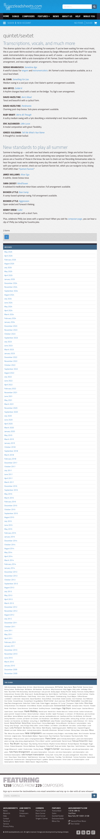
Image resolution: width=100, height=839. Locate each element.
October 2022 (9, 365)
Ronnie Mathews (29, 746)
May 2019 (8, 435)
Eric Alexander (21, 706)
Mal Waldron (27, 728)
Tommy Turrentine (79, 757)
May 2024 (8, 306)
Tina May (58, 757)
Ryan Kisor (70, 746)
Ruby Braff (50, 746)
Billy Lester (76, 689)
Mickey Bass (75, 730)
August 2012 (9, 614)
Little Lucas (25, 123)
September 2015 (11, 513)
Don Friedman (77, 699)
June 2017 (8, 474)
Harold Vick (52, 711)
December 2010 (10, 650)
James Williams (18, 716)
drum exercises (60, 701)
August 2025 (9, 263)
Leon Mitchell (63, 725)
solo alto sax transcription (80, 749)
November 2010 (10, 653)
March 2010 (9, 661)
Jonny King (33, 721)
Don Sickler (8, 701)
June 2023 (8, 345)
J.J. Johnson (69, 714)
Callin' (20, 210)
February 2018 (10, 458)
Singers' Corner (42, 818)
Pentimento (26, 106)
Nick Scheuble (84, 733)
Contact (6, 818)
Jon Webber (25, 721)
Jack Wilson (8, 716)
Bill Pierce (46, 689)
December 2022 (10, 357)
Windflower (22, 183)
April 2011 (8, 638)
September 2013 (11, 583)
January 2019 (9, 443)
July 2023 (8, 341)
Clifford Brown (82, 696)
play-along (19, 741)
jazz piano (35, 716)
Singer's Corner (52, 749)
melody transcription (34, 730)
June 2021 (8, 396)
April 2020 (8, 423)
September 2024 (11, 290)
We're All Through (23, 114)
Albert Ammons (38, 687)
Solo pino (51, 752)
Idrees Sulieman (33, 714)
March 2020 (9, 427)
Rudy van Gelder (60, 746)
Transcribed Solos (56, 812)
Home (6, 16)
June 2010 (8, 657)
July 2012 (8, 618)
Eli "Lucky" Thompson (66, 703)
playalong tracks (29, 741)
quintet (47, 741)
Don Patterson (88, 699)
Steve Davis (13, 757)
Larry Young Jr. (14, 725)
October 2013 (9, 579)
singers (25, 70)
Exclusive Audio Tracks (62, 705)
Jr (38, 721)
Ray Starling (33, 744)
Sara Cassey (91, 746)
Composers (28, 16)
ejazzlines (54, 703)
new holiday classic (71, 733)
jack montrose (90, 714)
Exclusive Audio (58, 818)
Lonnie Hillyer (81, 725)
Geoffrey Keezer (44, 708)
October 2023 (9, 333)
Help (77, 16)
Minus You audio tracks (16, 733)
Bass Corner (77, 687)
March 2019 (9, 439)
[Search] (94, 6)
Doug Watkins (38, 701)
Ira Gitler (49, 714)
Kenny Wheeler (61, 723)
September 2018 (11, 451)
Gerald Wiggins (56, 708)
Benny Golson (9, 689)
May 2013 (8, 595)
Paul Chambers (54, 736)
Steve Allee (84, 755)
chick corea (41, 696)
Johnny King (75, 718)
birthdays (84, 689)
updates (45, 759)
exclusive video (77, 706)
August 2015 (9, 517)
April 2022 (8, 384)
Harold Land (43, 711)
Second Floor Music (78, 821)
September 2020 (11, 411)
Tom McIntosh (67, 757)
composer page (75, 219)
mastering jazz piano (59, 728)
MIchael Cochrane (64, 730)
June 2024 (8, 302)
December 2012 (10, 607)
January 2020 (9, 431)
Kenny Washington (48, 723)
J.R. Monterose (79, 714)
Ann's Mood (26, 97)
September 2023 (11, 337)
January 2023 (9, 353)
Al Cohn (29, 687)
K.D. (86, 721)
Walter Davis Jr (30, 762)
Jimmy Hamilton (10, 718)
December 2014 (10, 540)
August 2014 (9, 548)
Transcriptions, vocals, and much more (39, 43)
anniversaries (49, 687)
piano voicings (9, 741)
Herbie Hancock (62, 711)
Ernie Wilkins (31, 706)
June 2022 (8, 380)
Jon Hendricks (15, 721)
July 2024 (8, 298)
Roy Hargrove (40, 746)
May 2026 (8, 251)
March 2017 (9, 482)
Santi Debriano (80, 746)
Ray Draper (24, 744)
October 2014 (9, 544)
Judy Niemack (45, 721)
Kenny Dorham (15, 723)
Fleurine (86, 706)
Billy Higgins (67, 689)
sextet (20, 749)
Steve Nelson (22, 757)
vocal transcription (78, 759)
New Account (24, 23)
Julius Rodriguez (66, 721)
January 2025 (9, 279)
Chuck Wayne (71, 696)
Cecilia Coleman (82, 694)
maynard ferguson (83, 728)
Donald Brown (18, 701)
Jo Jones (19, 718)
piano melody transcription (66, 739)
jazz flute (27, 716)
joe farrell (26, 718)
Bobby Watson (89, 692)
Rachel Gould (66, 741)
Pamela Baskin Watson (30, 736)
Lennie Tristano (44, 725)
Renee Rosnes (43, 744)
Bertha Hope (19, 689)
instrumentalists (40, 70)
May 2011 (8, 634)
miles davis (84, 730)
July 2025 (8, 267)
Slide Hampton (66, 749)
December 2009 (10, 669)
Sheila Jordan (27, 749)
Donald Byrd (28, 701)
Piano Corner (50, 738)
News (56, 16)
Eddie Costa (35, 703)
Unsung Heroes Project (33, 759)
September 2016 (11, 490)
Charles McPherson (20, 696)
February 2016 (10, 501)
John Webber (54, 718)
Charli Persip (31, 696)
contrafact (7, 699)
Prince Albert (39, 741)
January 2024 (9, 322)
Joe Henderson (44, 718)
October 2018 (9, 447)
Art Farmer (59, 687)
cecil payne (72, 694)
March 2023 (9, 349)
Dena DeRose (46, 699)
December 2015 (10, 505)
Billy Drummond (56, 689)
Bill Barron (28, 689)
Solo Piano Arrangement (19, 751)
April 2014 (8, 556)
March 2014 (9, 560)
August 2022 (9, 372)
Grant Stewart (18, 711)
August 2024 (9, 294)
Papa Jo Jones (43, 736)
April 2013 (8, 599)
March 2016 (9, 497)
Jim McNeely (77, 716)
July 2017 (8, 470)
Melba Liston (21, 730)
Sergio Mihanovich (10, 749)
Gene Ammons (22, 708)
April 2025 (8, 275)
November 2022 (10, 361)
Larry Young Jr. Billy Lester (29, 725)
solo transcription (79, 752)
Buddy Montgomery (41, 694)
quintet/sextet (56, 741)
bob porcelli (46, 692)
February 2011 (10, 642)
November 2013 (10, 575)
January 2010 (9, 665)
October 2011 (9, 626)
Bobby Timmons (77, 692)
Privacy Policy (8, 826)
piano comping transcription (34, 739)
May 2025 (8, 271)
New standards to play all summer (35, 147)
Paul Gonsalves (65, 736)
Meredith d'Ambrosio (49, 730)
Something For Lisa (20, 79)
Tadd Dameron (33, 757)
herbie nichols (73, 711)
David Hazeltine (35, 699)
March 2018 (9, 454)
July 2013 (8, 591)
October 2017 (9, 466)
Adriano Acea (21, 687)
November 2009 (10, 673)
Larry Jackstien (81, 723)
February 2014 (10, 564)
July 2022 (8, 376)
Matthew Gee (72, 728)
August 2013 (9, 587)
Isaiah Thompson (58, 714)
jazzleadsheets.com (52, 716)
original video (16, 736)
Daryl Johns (25, 699)
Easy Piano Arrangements (13, 703)
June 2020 (8, 419)
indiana (42, 714)
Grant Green (8, 711)
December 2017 (10, 462)
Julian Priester (55, 721)
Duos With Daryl (86, 701)
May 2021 (8, 400)
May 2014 (8, 552)
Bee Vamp (24, 192)
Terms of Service (6, 822)
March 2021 (9, 404)
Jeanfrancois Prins (66, 716)
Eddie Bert (26, 703)
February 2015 (10, 533)
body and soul (9, 694)
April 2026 (8, 255)
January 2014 (9, 568)
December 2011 (10, 622)
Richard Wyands (73, 744)
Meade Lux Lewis (10, 730)
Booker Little (19, 694)
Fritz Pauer (13, 708)
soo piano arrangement (71, 755)
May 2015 (8, 529)
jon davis (89, 718)
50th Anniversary (10, 687)
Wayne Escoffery (42, 762)
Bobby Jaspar (55, 692)
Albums (22, 815)
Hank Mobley (31, 711)
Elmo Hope (89, 703)
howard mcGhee (21, 714)
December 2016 (10, 486)
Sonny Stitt (58, 755)
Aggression (24, 201)
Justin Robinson (78, 721)
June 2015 (8, 525)
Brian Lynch (29, 694)
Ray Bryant (15, 743)
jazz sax (42, 716)
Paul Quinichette (77, 736)
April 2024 (8, 310)
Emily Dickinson (9, 706)
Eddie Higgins (45, 703)
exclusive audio (48, 706)
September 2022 (11, 369)
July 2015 (8, 521)
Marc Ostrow (36, 728)
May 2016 (8, 493)
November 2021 (10, 392)
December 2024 (10, 283)
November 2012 (10, 610)
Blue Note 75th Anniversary (18, 692)
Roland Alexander (16, 746)
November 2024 (10, 287)
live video (72, 725)
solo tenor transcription (64, 752)
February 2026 (10, 259)
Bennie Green (88, 687)
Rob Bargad (84, 744)
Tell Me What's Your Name (33, 132)
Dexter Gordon (66, 699)
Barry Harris (68, 687)
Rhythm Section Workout (58, 744)
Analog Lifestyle (62, 832)
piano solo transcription (85, 739)
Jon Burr (82, 718)
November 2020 (10, 408)
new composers (33, 733)
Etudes (39, 706)
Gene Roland (33, 708)
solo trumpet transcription (32, 754)
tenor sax (42, 757)
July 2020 (8, 415)
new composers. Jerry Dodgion (53, 733)
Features (43, 16)
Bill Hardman (37, 689)
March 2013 (9, 603)
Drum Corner (49, 701)
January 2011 (9, 646)
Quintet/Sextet (26, 169)
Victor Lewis (67, 759)
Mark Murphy (46, 728)
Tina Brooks (50, 757)
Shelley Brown (38, 749)
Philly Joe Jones (18, 739)
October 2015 (9, 509)
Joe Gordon (34, 718)
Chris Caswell (50, 696)
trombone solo (19, 759)
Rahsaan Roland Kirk (80, 741)
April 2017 (8, 478)
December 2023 (10, 326)
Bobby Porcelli (66, 692)
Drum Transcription (73, 701)
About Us (67, 16)
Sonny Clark (49, 755)
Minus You (89, 16)
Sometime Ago (30, 67)
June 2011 (8, 630)
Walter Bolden (20, 762)
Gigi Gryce (66, 708)
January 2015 (9, 536)
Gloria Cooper (76, 708)
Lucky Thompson (16, 727)
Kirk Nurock (72, 723)
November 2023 (10, 329)
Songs (15, 16)
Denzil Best (56, 699)
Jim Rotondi (87, 716)
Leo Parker (54, 725)
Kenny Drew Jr (36, 723)
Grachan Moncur (88, 708)
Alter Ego (25, 174)
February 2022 (10, 388)
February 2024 (10, 318)
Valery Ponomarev (55, 759)
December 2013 (10, 571)
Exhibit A (18, 88)
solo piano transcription (39, 752)
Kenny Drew (26, 723)
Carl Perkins (63, 694)
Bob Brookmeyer (35, 692)
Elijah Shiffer (79, 703)
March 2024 (9, 314)
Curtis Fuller (16, 699)
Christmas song (61, 696)
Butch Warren (53, 694)
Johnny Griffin (65, 718)
